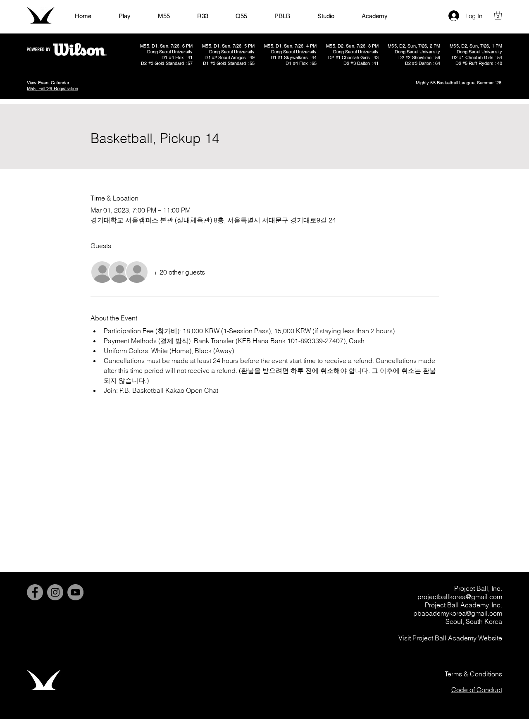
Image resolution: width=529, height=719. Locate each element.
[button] (498, 15)
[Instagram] (55, 592)
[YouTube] (75, 592)
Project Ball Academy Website (457, 638)
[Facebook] (35, 592)
